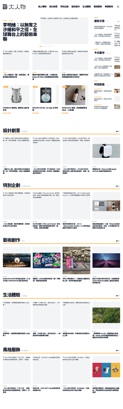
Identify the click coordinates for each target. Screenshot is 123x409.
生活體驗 (86, 6)
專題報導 (109, 6)
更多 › (118, 21)
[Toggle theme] (118, 6)
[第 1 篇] (38, 46)
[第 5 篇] (45, 46)
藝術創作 (75, 6)
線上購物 (42, 6)
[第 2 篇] (41, 46)
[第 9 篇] (51, 46)
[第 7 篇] (48, 46)
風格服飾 (98, 6)
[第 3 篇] (42, 46)
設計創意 (53, 6)
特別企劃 (64, 6)
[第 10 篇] (52, 46)
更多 (117, 131)
